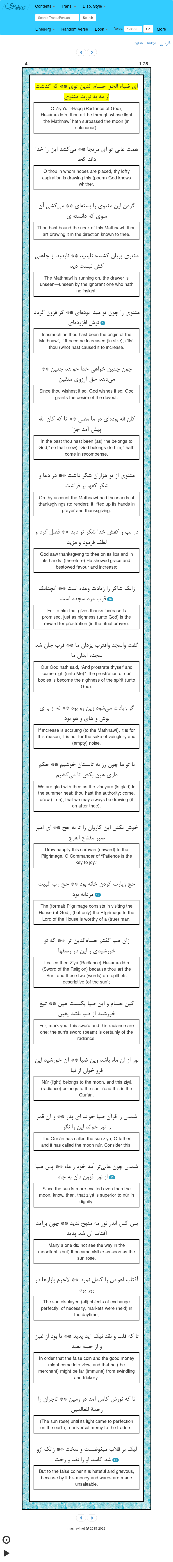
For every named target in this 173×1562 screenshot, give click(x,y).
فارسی (165, 43)
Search (88, 17)
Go (148, 29)
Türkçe (151, 43)
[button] (45, 6)
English (137, 43)
